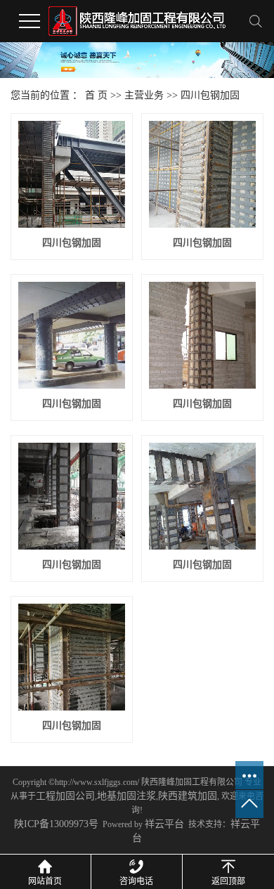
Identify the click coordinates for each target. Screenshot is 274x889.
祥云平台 (164, 824)
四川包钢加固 (210, 95)
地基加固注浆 (126, 796)
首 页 (96, 95)
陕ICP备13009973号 (56, 824)
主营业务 (144, 95)
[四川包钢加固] (71, 174)
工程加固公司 (65, 796)
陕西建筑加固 (187, 796)
